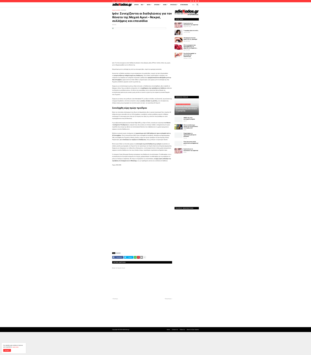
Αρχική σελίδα (116, 10)
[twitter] (193, 1)
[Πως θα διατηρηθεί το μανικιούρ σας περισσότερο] (178, 55)
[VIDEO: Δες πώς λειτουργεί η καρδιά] (178, 119)
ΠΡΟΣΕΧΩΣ (173, 4)
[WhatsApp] (135, 257)
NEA (142, 4)
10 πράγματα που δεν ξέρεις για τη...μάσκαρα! (190, 38)
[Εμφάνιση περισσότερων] (144, 257)
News (148, 4)
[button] (193, 5)
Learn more (15, 347)
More (165, 4)
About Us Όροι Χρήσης (193, 329)
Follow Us (182, 329)
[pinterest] (198, 1)
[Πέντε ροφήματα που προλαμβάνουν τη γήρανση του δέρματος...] (178, 47)
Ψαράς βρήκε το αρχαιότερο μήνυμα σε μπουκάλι (190, 135)
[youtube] (195, 1)
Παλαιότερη (168, 298)
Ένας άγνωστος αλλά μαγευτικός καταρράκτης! (191, 142)
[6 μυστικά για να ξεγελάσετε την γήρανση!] (178, 25)
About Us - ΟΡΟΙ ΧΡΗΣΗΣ (122, 1)
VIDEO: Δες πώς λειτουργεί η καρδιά (189, 118)
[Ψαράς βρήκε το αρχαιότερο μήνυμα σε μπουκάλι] (178, 135)
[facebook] (190, 1)
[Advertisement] (142, 192)
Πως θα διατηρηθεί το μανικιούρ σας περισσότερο (190, 55)
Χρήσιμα (156, 4)
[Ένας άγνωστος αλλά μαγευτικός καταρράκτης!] (178, 143)
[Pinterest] (138, 257)
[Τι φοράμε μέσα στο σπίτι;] (178, 32)
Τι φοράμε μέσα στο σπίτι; (191, 30)
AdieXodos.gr (125, 329)
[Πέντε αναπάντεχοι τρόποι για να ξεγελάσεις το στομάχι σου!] (178, 127)
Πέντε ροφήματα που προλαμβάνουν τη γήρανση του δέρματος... (190, 46)
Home (113, 1)
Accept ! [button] (7, 350)
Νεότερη (115, 298)
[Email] (141, 257)
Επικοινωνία (184, 4)
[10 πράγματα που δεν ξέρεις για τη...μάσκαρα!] (178, 39)
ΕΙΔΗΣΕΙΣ (123, 10)
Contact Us (132, 1)
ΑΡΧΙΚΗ (136, 4)
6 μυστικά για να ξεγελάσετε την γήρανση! (191, 24)
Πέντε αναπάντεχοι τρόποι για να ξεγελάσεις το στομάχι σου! (191, 126)
